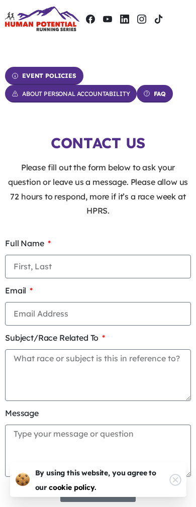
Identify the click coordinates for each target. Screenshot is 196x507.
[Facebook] (90, 19)
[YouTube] (107, 19)
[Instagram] (141, 19)
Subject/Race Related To (53, 338)
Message (22, 413)
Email (16, 290)
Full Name (25, 243)
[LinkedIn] (124, 19)
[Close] (175, 480)
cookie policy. (72, 487)
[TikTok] (158, 19)
